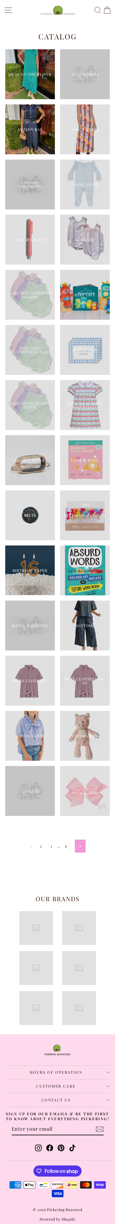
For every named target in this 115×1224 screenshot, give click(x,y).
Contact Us (56, 1099)
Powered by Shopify (58, 1219)
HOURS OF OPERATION (56, 1072)
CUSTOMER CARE (55, 1086)
